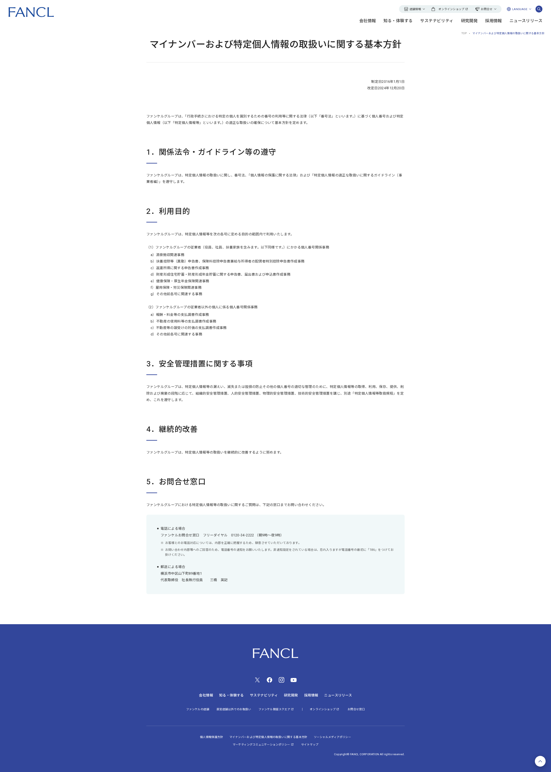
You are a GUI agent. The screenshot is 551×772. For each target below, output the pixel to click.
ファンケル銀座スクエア (274, 709)
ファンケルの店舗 (197, 709)
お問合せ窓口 (356, 709)
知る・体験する (398, 21)
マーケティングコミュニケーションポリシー (261, 745)
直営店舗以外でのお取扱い (234, 709)
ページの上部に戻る (540, 761)
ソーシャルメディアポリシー (332, 737)
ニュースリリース (525, 21)
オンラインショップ (323, 709)
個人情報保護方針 (211, 737)
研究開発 (469, 21)
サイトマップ (309, 745)
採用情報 (493, 21)
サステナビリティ (436, 21)
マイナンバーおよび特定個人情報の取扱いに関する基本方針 (268, 737)
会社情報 (367, 21)
